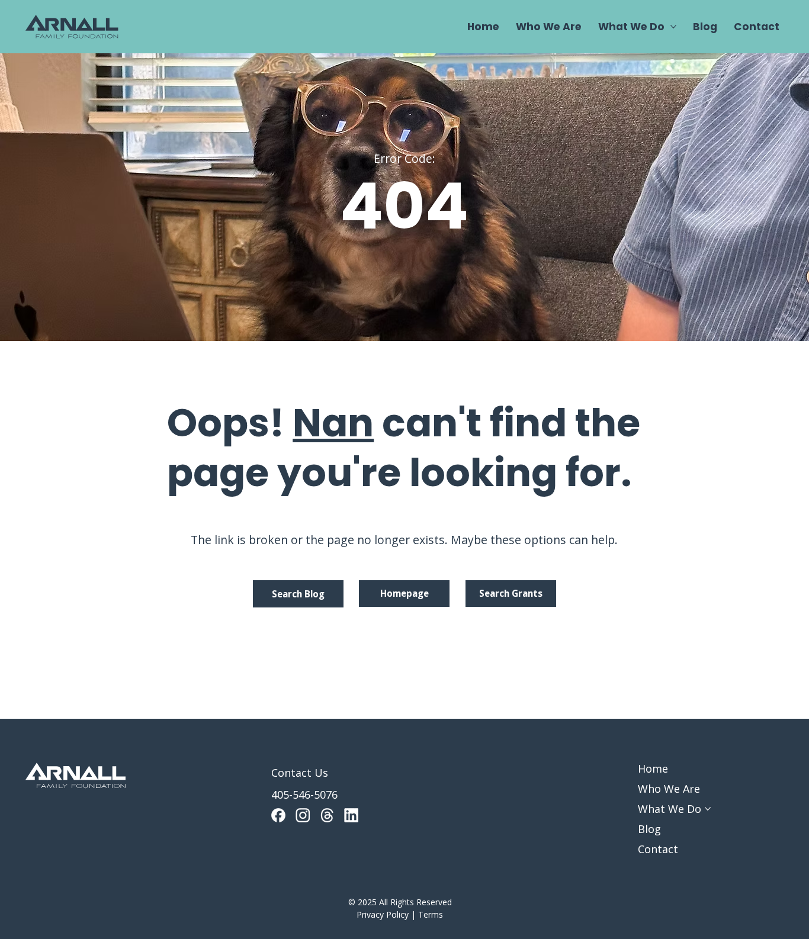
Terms (430, 914)
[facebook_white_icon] (278, 815)
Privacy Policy (383, 914)
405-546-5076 (304, 794)
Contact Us (299, 773)
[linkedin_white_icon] (351, 815)
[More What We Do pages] (673, 27)
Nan (333, 423)
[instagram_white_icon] (303, 815)
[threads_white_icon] (327, 815)
